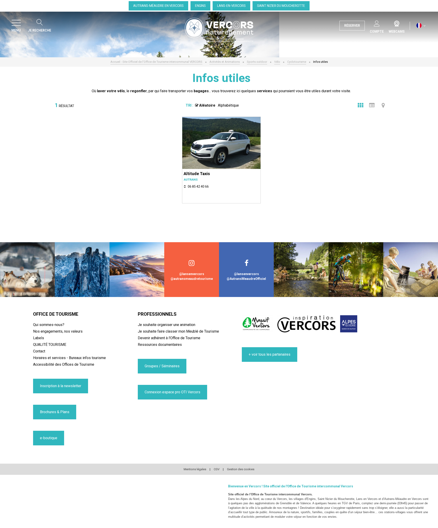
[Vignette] (360, 105)
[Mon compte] (377, 22)
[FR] (421, 25)
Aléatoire (207, 105)
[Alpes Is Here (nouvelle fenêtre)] (348, 323)
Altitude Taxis (197, 173)
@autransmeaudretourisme (192, 279)
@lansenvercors (191, 274)
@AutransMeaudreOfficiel (246, 279)
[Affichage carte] (383, 105)
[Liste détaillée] (371, 105)
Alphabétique (228, 105)
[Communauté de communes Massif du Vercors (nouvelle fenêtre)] (257, 323)
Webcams (396, 22)
